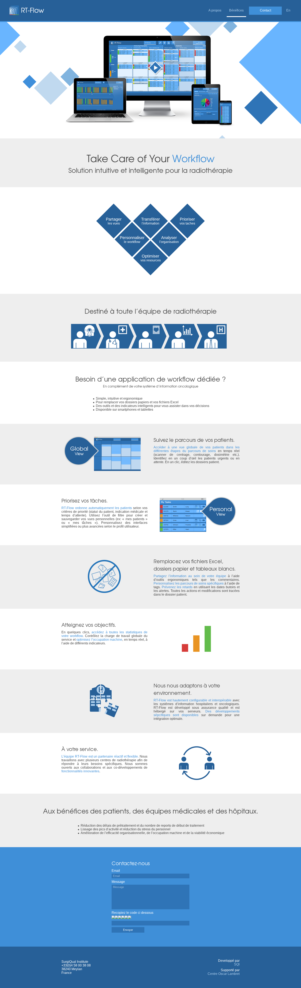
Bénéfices (236, 10)
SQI (237, 964)
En (288, 10)
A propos (214, 10)
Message (118, 881)
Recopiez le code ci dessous (132, 912)
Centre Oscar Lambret (224, 973)
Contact (265, 10)
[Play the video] (156, 68)
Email (116, 870)
